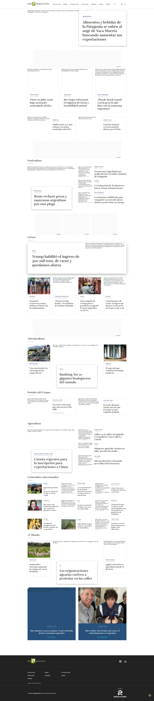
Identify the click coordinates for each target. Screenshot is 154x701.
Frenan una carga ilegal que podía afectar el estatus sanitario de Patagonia (110, 174)
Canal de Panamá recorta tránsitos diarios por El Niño (112, 126)
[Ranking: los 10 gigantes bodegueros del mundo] (77, 362)
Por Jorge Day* (52, 637)
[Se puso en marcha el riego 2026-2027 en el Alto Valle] (68, 505)
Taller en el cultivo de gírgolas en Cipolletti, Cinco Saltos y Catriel (109, 437)
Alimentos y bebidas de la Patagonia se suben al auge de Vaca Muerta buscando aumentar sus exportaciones (102, 31)
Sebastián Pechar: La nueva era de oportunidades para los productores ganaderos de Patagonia (118, 509)
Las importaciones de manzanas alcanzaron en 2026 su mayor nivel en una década (84, 491)
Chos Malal (32, 296)
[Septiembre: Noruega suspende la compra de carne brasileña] (39, 549)
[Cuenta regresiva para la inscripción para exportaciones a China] (52, 447)
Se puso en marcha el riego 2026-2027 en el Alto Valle (84, 507)
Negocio (96, 443)
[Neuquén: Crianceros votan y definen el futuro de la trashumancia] (39, 285)
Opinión (108, 4)
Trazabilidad (67, 94)
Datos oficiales (34, 94)
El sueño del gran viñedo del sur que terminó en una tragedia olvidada (111, 408)
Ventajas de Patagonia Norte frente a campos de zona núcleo (51, 526)
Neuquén (45, 483)
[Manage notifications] (149, 695)
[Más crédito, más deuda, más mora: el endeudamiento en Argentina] (102, 605)
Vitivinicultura (74, 4)
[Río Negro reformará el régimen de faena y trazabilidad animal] (77, 80)
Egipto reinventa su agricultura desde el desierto (115, 566)
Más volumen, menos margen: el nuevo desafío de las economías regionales (51, 632)
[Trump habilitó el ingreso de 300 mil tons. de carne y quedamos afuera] (106, 258)
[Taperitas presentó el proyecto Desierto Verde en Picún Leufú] (35, 488)
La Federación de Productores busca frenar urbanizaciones (109, 186)
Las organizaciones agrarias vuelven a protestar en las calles (76, 574)
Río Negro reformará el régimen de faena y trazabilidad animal (76, 102)
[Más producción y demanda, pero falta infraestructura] (85, 460)
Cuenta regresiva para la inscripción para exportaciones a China (51, 463)
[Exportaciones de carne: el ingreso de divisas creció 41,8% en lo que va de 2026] (115, 285)
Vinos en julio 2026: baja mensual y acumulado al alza (41, 102)
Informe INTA (55, 120)
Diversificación (98, 429)
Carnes (65, 4)
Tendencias (108, 363)
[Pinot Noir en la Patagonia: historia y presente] (102, 488)
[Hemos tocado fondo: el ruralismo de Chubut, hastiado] (64, 285)
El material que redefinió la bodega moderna (115, 370)
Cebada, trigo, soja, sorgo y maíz (43, 454)
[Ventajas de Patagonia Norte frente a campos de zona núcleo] (35, 524)
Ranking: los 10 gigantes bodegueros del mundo (75, 378)
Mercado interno (81, 483)
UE (60, 565)
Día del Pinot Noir (115, 483)
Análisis (82, 296)
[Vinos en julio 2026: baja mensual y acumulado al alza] (43, 80)
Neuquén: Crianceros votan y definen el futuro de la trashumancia (38, 304)
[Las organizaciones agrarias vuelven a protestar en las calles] (77, 559)
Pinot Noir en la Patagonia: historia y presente (118, 490)
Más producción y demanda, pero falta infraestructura (108, 462)
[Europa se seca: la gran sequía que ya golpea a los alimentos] (102, 524)
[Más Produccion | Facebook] (122, 4)
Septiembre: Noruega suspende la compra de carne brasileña (38, 568)
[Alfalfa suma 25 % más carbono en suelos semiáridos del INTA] (39, 125)
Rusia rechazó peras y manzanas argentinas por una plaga (50, 200)
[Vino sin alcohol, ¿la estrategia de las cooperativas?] (39, 353)
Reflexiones (97, 456)
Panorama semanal (51, 626)
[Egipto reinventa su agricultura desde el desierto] (115, 549)
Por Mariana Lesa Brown (58, 413)
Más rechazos (32, 560)
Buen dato (108, 296)
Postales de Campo (108, 400)
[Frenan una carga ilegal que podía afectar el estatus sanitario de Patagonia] (85, 171)
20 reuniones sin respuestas (62, 296)
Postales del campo (57, 400)
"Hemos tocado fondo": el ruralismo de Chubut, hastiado (64, 303)
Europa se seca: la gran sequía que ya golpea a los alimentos (118, 526)
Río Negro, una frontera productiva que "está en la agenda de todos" (51, 507)
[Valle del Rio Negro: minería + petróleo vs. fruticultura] (68, 524)
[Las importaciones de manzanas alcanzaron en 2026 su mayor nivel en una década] (68, 488)
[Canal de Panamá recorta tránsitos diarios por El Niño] (89, 125)
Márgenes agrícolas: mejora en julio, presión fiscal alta (109, 449)
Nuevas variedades (103, 94)
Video (78, 500)
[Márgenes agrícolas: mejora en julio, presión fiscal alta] (85, 448)
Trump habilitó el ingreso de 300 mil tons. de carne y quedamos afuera (55, 260)
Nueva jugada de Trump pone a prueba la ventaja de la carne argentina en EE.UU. (89, 306)
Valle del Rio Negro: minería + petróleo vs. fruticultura (84, 526)
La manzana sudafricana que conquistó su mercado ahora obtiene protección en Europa (109, 200)
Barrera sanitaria (98, 166)
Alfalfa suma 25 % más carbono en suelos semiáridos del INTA (62, 126)
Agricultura (84, 4)
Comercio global (107, 120)
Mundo (101, 4)
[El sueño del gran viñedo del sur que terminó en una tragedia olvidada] (89, 406)
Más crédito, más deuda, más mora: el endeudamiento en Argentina (102, 632)
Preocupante (38, 191)
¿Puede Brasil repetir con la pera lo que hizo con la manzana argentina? (110, 104)
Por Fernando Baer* (102, 637)
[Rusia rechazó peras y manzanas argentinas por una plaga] (52, 184)
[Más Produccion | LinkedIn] (125, 4)
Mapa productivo (33, 363)
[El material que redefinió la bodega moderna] (115, 353)
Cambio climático (115, 519)
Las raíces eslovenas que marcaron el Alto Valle (62, 407)
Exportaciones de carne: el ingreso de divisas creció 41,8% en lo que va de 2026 (115, 304)
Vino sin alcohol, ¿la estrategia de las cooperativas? (38, 370)
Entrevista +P (87, 16)
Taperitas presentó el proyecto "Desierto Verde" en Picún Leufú (51, 491)
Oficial (34, 251)
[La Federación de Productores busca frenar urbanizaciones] (85, 185)
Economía (94, 4)
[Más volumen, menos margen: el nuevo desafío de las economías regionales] (52, 605)
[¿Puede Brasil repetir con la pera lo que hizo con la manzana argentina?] (110, 80)
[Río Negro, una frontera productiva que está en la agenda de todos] (35, 505)
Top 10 (61, 369)
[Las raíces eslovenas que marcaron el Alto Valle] (39, 406)
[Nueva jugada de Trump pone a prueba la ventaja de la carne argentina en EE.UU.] (89, 285)
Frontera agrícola (110, 560)
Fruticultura (56, 4)
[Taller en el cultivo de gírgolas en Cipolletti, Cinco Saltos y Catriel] (85, 434)
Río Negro (96, 181)
